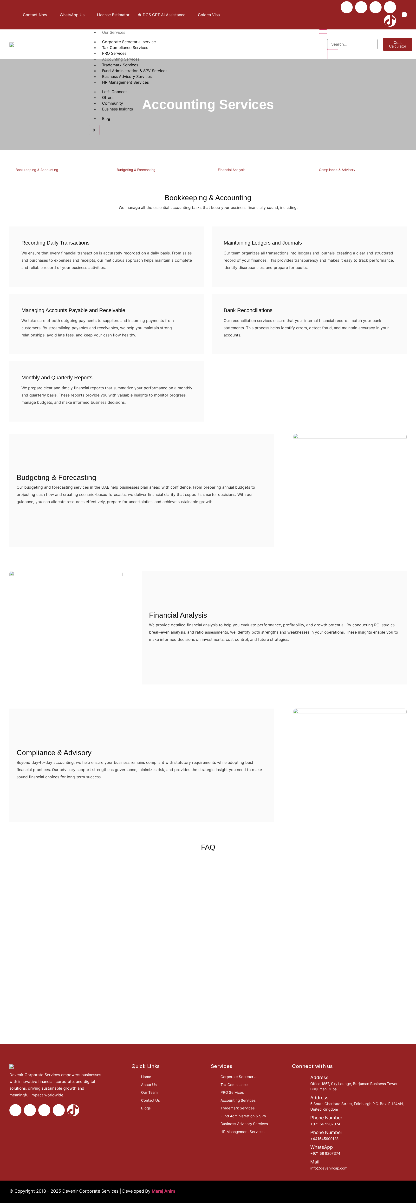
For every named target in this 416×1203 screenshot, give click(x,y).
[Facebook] (347, 7)
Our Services (113, 32)
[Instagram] (361, 7)
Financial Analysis (231, 170)
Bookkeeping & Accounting (37, 170)
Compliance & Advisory (337, 170)
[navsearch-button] (330, 34)
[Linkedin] (390, 7)
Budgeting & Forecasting (136, 170)
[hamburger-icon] (323, 31)
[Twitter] (376, 7)
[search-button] (332, 54)
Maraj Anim (163, 1191)
